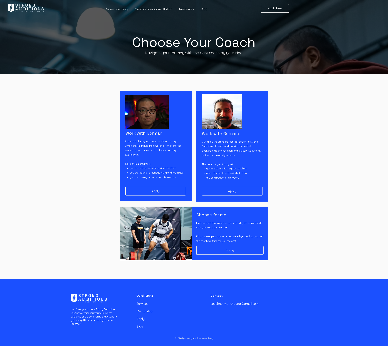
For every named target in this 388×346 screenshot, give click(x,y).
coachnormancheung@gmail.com (235, 304)
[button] (186, 8)
